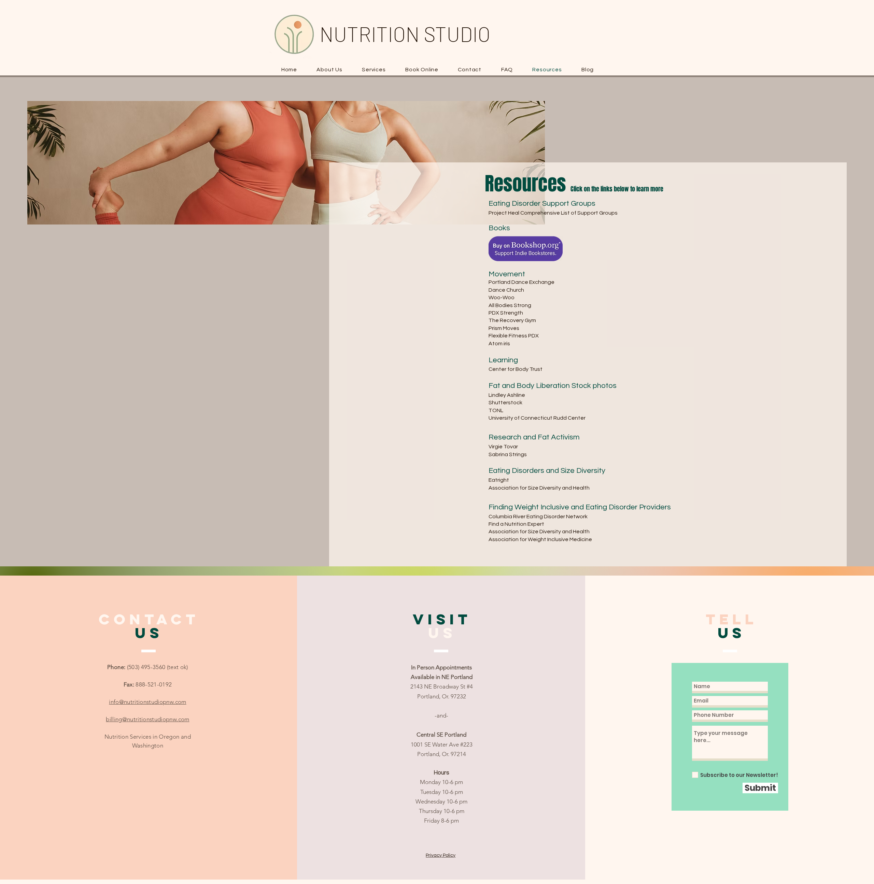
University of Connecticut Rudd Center (537, 418)
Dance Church (506, 290)
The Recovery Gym (512, 320)
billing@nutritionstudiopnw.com (147, 719)
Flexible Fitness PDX (514, 335)
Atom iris (499, 343)
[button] (374, 69)
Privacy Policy (440, 855)
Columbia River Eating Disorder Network (538, 516)
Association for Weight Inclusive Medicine (540, 539)
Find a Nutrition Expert (516, 524)
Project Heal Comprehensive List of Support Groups (553, 213)
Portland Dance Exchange (521, 282)
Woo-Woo (501, 297)
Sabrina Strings (508, 454)
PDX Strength (506, 313)
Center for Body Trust (515, 369)
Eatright (499, 480)
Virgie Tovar (503, 446)
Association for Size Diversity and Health (540, 488)
